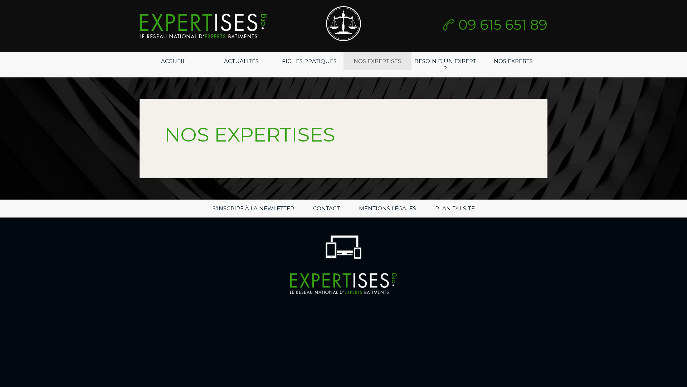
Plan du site (455, 208)
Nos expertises (377, 61)
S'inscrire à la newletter (253, 208)
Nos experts (513, 61)
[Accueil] (203, 26)
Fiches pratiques (309, 61)
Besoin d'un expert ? (445, 65)
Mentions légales (387, 208)
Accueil (173, 61)
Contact (326, 208)
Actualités (241, 61)
